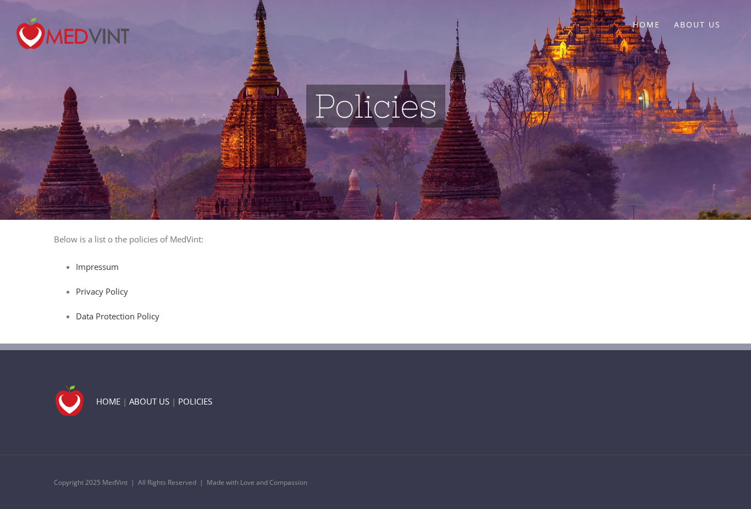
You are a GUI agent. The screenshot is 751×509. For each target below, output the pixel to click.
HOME (108, 401)
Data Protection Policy (117, 316)
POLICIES (195, 401)
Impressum (97, 266)
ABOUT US (149, 401)
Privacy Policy (102, 291)
